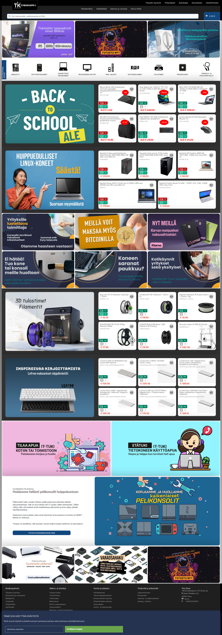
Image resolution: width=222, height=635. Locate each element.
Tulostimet (159, 74)
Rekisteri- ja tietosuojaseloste (61, 610)
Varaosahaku (98, 604)
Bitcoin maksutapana (57, 604)
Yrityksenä (9, 601)
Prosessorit (182, 74)
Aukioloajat (10, 607)
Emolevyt (15, 74)
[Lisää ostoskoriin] (131, 89)
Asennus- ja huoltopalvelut (207, 75)
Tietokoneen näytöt (87, 74)
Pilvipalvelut (142, 595)
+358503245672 (190, 601)
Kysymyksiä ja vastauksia (15, 595)
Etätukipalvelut (99, 593)
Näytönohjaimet (135, 74)
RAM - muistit (111, 74)
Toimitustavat (54, 595)
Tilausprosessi (55, 593)
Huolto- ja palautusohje (103, 607)
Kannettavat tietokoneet (63, 75)
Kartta (186, 599)
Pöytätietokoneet (39, 74)
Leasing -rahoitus (144, 601)
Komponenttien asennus (103, 598)
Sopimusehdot (55, 607)
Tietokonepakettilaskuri (103, 595)
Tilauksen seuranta (13, 593)
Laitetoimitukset (144, 593)
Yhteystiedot (10, 604)
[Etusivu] (25, 5)
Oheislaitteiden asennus (103, 601)
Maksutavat (53, 601)
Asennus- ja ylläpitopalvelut (148, 598)
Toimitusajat (54, 598)
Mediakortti (10, 598)
